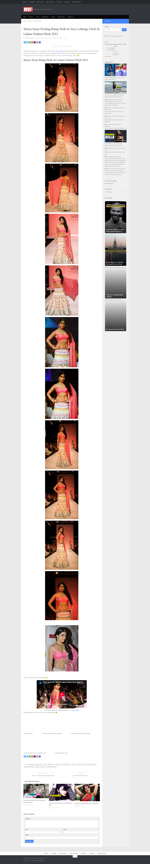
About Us (24, 2)
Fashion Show (58, 764)
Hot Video (74, 764)
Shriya (37, 53)
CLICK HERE (75, 710)
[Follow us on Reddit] (126, 20)
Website (27, 835)
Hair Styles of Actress (67, 764)
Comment (28, 818)
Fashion (44, 764)
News (37, 16)
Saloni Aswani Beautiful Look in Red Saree (86, 803)
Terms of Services (50, 2)
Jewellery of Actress (81, 764)
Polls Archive (108, 56)
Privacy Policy (40, 2)
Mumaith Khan (111, 50)
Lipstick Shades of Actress (91, 764)
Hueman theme (41, 860)
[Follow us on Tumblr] (121, 20)
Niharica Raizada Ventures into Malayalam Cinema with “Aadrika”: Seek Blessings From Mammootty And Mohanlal (115, 164)
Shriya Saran (59, 51)
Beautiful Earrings (30, 764)
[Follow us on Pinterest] (117, 20)
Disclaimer (67, 2)
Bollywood (27, 21)
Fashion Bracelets (51, 764)
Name (27, 829)
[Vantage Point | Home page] (28, 9)
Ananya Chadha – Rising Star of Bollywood (115, 128)
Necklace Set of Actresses (29, 766)
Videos (53, 16)
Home (24, 16)
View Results (115, 54)
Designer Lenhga (38, 764)
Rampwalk (37, 766)
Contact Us (59, 2)
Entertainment (44, 16)
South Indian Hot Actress (51, 766)
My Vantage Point (109, 183)
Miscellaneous (61, 16)
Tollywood (37, 21)
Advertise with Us (76, 2)
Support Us (70, 16)
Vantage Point (29, 38)
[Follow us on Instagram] (113, 20)
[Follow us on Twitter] (115, 20)
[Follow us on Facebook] (119, 20)
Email (65, 829)
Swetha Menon (111, 48)
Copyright (31, 2)
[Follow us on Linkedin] (123, 20)
